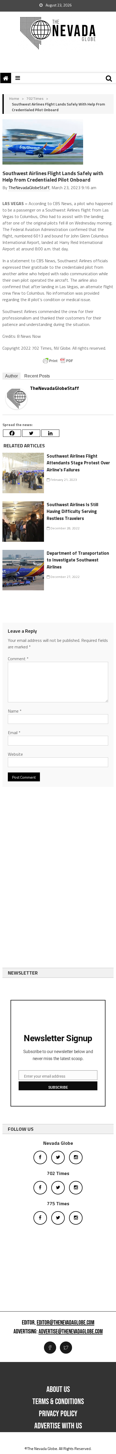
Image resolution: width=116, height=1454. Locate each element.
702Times (34, 98)
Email (14, 732)
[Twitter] (31, 433)
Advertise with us (58, 1426)
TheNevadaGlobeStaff (28, 187)
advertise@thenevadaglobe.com (71, 1331)
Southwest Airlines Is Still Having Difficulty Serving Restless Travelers (72, 511)
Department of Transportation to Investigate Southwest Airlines (78, 560)
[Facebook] (12, 433)
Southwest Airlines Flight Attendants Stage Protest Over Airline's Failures (78, 462)
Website (15, 754)
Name (15, 711)
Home (14, 98)
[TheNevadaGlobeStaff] (16, 398)
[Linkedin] (50, 433)
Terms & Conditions (58, 1402)
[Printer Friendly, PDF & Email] (58, 361)
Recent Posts (37, 376)
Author (11, 376)
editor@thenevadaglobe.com (65, 1323)
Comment (18, 658)
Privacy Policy (58, 1414)
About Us (58, 1389)
